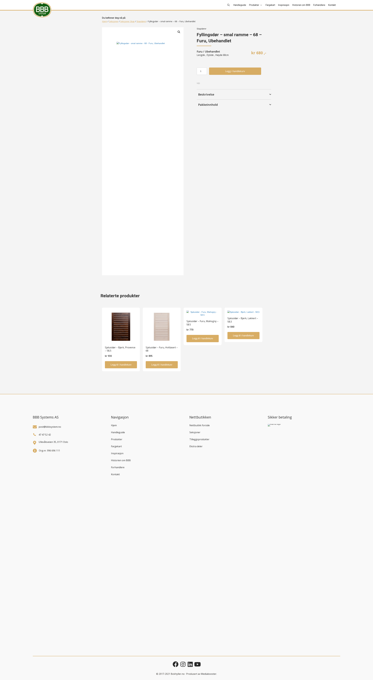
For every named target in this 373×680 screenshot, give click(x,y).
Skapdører (141, 21)
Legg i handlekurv (235, 71)
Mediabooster (208, 673)
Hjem (104, 21)
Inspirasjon (117, 453)
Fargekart (116, 446)
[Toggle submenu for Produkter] (261, 5)
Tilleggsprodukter (199, 439)
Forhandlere (117, 467)
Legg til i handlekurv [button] (121, 364)
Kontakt (115, 474)
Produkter (116, 439)
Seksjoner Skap (127, 21)
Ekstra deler (196, 446)
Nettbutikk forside (199, 425)
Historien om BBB (121, 460)
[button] (179, 32)
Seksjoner (113, 21)
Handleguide (118, 432)
